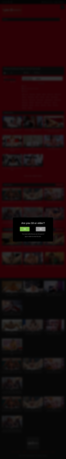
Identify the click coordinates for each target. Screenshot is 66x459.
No (41, 229)
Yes (24, 229)
